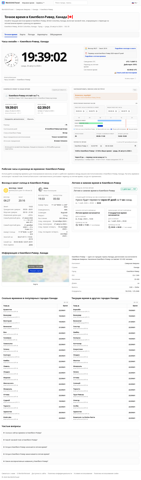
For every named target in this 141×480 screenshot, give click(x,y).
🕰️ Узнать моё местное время (125, 73)
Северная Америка (23, 9)
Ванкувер (7, 315)
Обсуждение (56, 34)
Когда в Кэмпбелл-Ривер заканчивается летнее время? (27, 454)
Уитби (76, 406)
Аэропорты (42, 34)
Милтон (76, 360)
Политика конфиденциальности (60, 473)
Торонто (6, 406)
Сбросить (30, 119)
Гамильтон (8, 344)
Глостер (76, 326)
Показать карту (35, 271)
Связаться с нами (8, 473)
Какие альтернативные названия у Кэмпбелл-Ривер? (26, 461)
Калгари (6, 355)
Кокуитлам (78, 349)
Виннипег (7, 326)
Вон (4, 332)
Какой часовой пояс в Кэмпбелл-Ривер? (21, 440)
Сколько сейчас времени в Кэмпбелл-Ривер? (23, 433)
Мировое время (28, 3)
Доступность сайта (39, 473)
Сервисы (39, 3)
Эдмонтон (7, 412)
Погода (31, 34)
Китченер (77, 344)
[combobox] (70, 3)
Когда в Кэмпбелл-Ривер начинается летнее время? (26, 447)
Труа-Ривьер (78, 395)
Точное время (11, 34)
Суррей (6, 400)
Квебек (6, 360)
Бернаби (77, 309)
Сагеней (76, 383)
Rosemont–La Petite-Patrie (84, 417)
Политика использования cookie (106, 473)
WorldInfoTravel (8, 9)
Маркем (6, 378)
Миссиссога (8, 383)
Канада (35, 9)
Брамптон (7, 309)
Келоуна (76, 338)
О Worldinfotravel (23, 473)
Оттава (6, 395)
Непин (76, 372)
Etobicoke (7, 417)
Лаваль (6, 366)
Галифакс (7, 338)
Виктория (7, 321)
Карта (22, 34)
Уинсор (76, 400)
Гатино (6, 349)
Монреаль (7, 389)
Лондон (6, 372)
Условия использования (83, 473)
